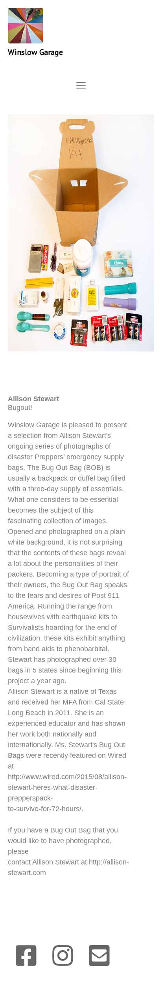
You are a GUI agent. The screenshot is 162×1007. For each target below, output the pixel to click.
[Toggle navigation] (81, 86)
